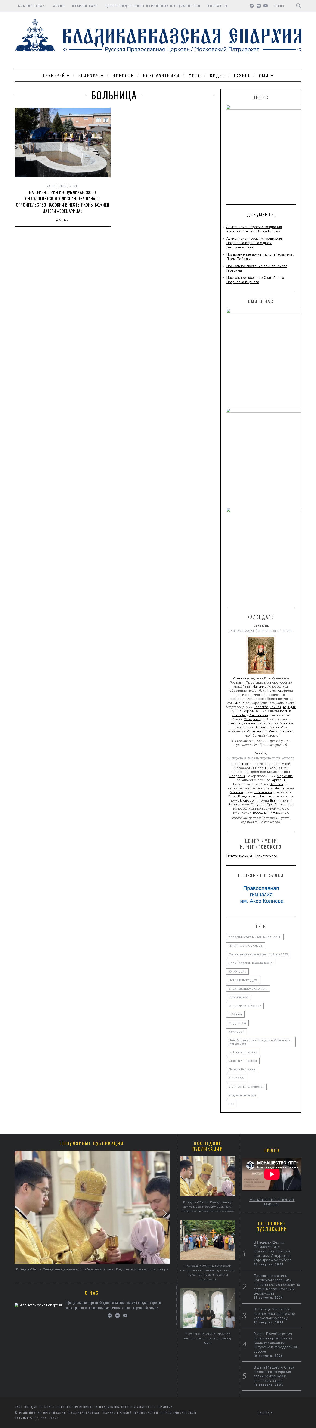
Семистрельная (281, 731)
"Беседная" (261, 812)
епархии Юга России (245, 1005)
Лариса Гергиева (242, 1069)
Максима (259, 686)
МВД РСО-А (237, 1023)
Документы (261, 214)
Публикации (238, 997)
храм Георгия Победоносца (251, 963)
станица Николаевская (246, 1086)
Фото (195, 76)
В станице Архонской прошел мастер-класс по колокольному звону (208, 1338)
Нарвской (280, 812)
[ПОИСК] (298, 6)
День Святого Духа (243, 980)
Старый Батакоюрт (243, 1060)
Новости (123, 76)
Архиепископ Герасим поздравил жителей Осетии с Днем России (254, 229)
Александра (283, 804)
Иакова (249, 723)
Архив (59, 5)
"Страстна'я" (255, 731)
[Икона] (261, 675)
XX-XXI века (237, 971)
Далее (62, 219)
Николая (235, 723)
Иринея (275, 707)
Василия (262, 727)
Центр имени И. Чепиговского (251, 856)
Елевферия (248, 800)
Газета (242, 76)
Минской (277, 727)
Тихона (238, 703)
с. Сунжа (235, 1014)
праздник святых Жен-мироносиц (255, 937)
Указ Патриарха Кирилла (248, 988)
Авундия (289, 707)
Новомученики (161, 76)
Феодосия (237, 776)
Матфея (280, 788)
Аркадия (278, 780)
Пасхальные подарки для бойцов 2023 (258, 954)
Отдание (239, 678)
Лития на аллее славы (246, 945)
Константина (258, 715)
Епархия (89, 76)
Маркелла (285, 776)
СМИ (264, 76)
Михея (270, 768)
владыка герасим (242, 1095)
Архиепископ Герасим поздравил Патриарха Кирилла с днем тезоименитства (254, 242)
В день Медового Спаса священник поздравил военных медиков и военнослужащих (274, 1374)
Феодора (257, 804)
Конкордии (246, 711)
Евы (273, 800)
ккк (231, 1104)
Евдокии (235, 804)
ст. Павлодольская (243, 1052)
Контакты (218, 5)
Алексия (286, 723)
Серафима (252, 719)
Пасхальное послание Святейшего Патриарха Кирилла (255, 280)
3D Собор (236, 1078)
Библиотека (30, 5)
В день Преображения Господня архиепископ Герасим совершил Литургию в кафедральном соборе (276, 1343)
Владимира (263, 792)
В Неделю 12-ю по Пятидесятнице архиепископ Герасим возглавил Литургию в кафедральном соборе (92, 1269)
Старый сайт (85, 5)
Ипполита (261, 707)
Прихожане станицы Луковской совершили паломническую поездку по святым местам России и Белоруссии (277, 1284)
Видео (217, 76)
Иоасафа (239, 715)
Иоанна (286, 711)
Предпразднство (245, 763)
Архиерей (53, 76)
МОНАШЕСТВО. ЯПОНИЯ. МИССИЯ (272, 1202)
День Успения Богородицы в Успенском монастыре (260, 1041)
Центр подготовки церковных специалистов (153, 5)
